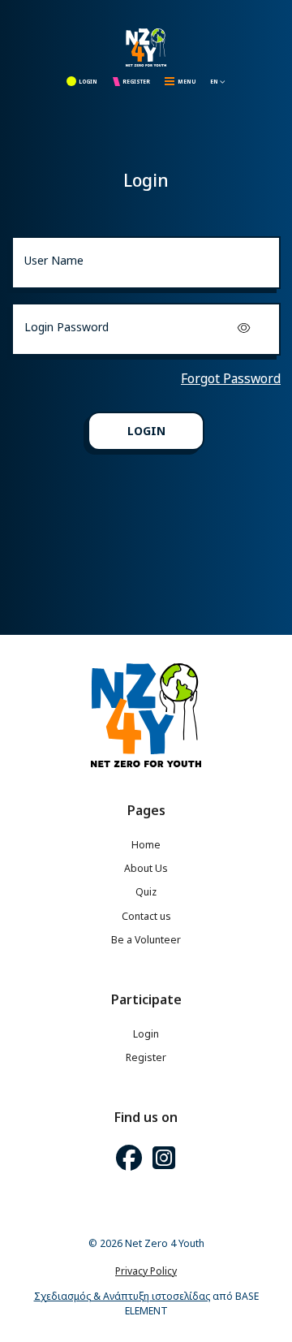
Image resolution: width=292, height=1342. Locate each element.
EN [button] (215, 81)
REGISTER (136, 81)
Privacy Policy (146, 1271)
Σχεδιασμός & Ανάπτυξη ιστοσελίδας (122, 1296)
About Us (146, 868)
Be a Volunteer (146, 940)
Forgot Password (231, 378)
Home (146, 845)
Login (146, 1034)
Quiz (146, 892)
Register (146, 1057)
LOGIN (88, 81)
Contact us (146, 916)
